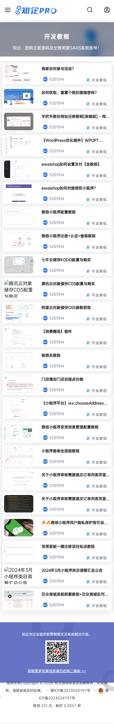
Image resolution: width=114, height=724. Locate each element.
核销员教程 (51, 355)
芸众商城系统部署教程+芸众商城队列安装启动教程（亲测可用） (75, 594)
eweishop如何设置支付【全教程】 (71, 164)
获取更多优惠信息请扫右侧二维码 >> (57, 670)
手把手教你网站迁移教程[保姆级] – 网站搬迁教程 (76, 116)
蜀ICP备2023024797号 (70, 690)
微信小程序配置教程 (59, 211)
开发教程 (99, 78)
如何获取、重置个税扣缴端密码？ (70, 92)
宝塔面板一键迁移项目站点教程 (68, 546)
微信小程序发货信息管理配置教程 (70, 426)
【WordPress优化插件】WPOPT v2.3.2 (70, 140)
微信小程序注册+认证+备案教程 (69, 235)
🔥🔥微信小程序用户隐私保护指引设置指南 (75, 522)
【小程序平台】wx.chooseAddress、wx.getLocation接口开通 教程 (75, 403)
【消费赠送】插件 (57, 331)
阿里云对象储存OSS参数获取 (66, 307)
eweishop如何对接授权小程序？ (70, 188)
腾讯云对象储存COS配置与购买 (68, 283)
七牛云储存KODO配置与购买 (66, 259)
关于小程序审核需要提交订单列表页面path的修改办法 (74, 475)
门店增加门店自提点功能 (62, 379)
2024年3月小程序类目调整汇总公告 (72, 570)
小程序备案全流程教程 (61, 450)
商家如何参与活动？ (59, 68)
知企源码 (61, 682)
